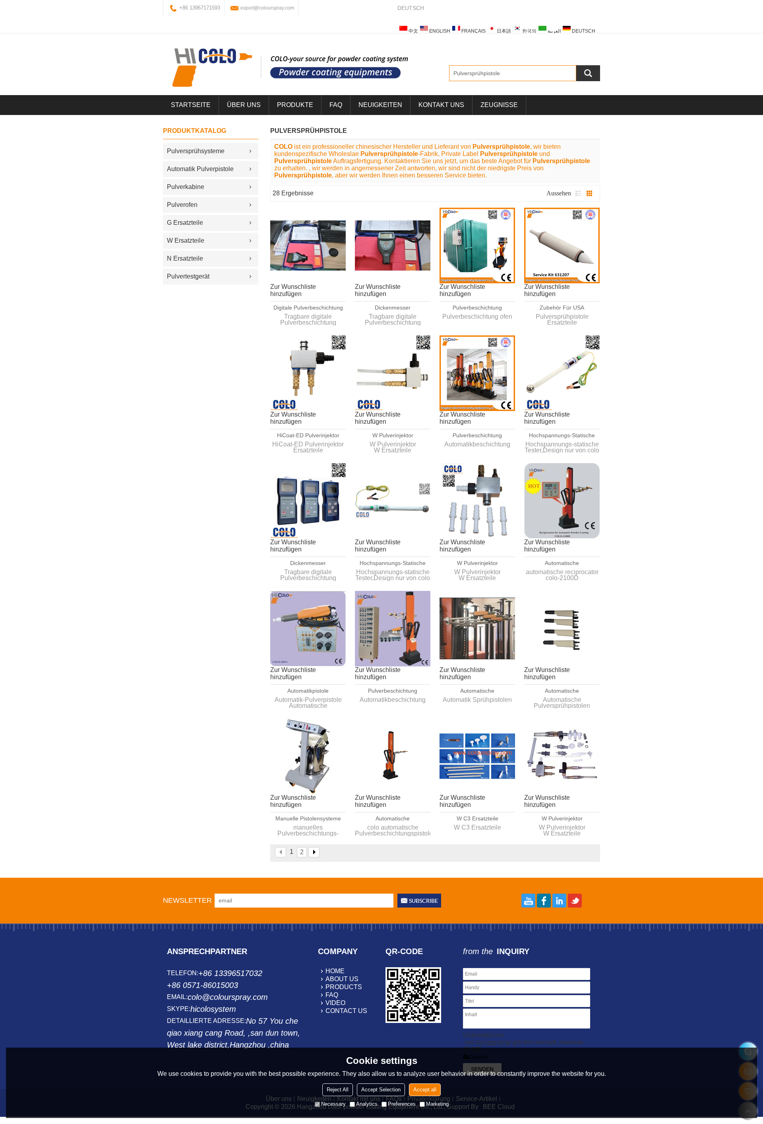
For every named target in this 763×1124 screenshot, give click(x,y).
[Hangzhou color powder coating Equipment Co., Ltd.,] (290, 67)
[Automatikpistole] (308, 628)
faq (331, 995)
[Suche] (588, 73)
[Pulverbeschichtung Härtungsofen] (477, 245)
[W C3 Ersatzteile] (477, 756)
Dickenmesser (393, 307)
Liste (578, 193)
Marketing (437, 1104)
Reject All (338, 1090)
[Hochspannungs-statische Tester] (562, 373)
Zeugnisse (499, 104)
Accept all (424, 1090)
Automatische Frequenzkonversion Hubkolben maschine (562, 563)
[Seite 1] (280, 852)
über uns (244, 104)
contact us (346, 1010)
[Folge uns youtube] (528, 901)
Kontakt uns (441, 104)
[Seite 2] (314, 852)
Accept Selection (381, 1090)
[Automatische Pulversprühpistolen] (477, 628)
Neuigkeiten (380, 104)
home (335, 971)
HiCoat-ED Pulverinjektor (308, 435)
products (343, 987)
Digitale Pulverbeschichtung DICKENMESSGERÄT (308, 308)
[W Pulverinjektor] (392, 373)
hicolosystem (213, 1009)
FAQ (335, 104)
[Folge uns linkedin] (559, 901)
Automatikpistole (308, 691)
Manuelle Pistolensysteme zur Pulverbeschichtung (308, 818)
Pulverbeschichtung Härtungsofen (477, 308)
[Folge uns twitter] (575, 901)
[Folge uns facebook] (544, 901)
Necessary (333, 1104)
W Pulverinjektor (392, 435)
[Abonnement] (419, 901)
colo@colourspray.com (228, 997)
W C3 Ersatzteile (477, 818)
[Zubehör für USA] (562, 245)
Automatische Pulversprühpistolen (477, 691)
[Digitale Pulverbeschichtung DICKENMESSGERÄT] (308, 245)
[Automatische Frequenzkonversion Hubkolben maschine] (562, 501)
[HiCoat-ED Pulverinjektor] (308, 373)
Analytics (367, 1104)
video (335, 1002)
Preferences (402, 1104)
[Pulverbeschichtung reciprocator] (477, 373)
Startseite (191, 104)
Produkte (295, 104)
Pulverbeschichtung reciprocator (477, 435)
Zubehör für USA (562, 307)
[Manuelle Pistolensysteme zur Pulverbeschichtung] (308, 756)
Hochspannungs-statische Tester (562, 435)
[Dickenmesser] (392, 245)
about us (341, 979)
